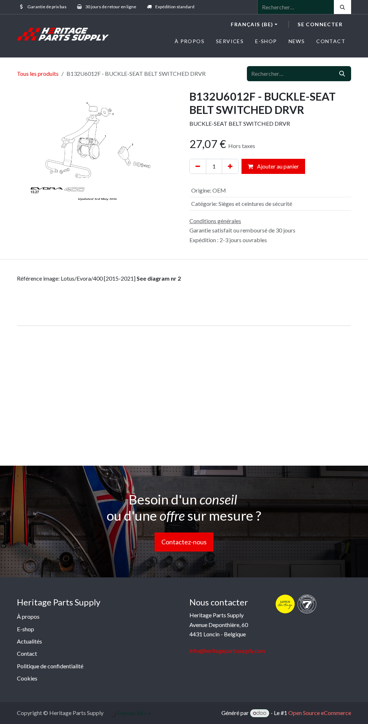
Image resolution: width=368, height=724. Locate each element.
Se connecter (320, 24)
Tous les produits (38, 73)
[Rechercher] (342, 7)
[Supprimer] (197, 166)
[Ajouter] (230, 166)
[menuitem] (189, 41)
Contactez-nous (184, 542)
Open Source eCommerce (319, 712)
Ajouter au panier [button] (277, 166)
